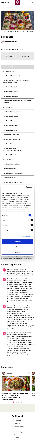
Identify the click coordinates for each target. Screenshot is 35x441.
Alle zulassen (17, 241)
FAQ (17, 437)
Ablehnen (17, 252)
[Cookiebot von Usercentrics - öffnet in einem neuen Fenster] (26, 187)
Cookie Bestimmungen (17, 429)
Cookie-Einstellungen (17, 432)
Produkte (20, 7)
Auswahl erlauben (17, 247)
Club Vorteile (17, 420)
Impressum (17, 434)
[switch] (30, 220)
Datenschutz (17, 423)
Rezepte (10, 7)
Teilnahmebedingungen (17, 426)
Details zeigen (26, 236)
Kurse (30, 7)
